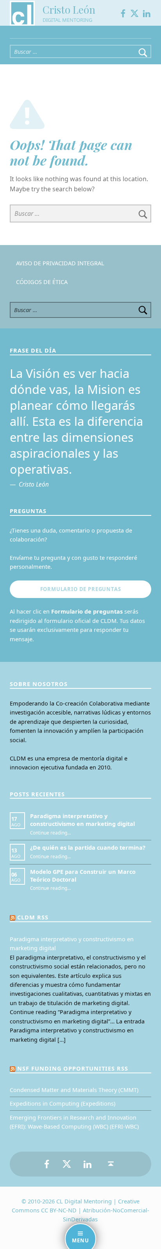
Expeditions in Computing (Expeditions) (62, 1103)
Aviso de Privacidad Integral (60, 263)
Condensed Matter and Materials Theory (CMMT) (74, 1090)
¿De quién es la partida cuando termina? (87, 847)
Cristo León (69, 9)
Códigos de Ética (42, 282)
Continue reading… (50, 832)
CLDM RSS (32, 917)
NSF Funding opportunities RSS (72, 1068)
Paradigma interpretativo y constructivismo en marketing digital (82, 819)
